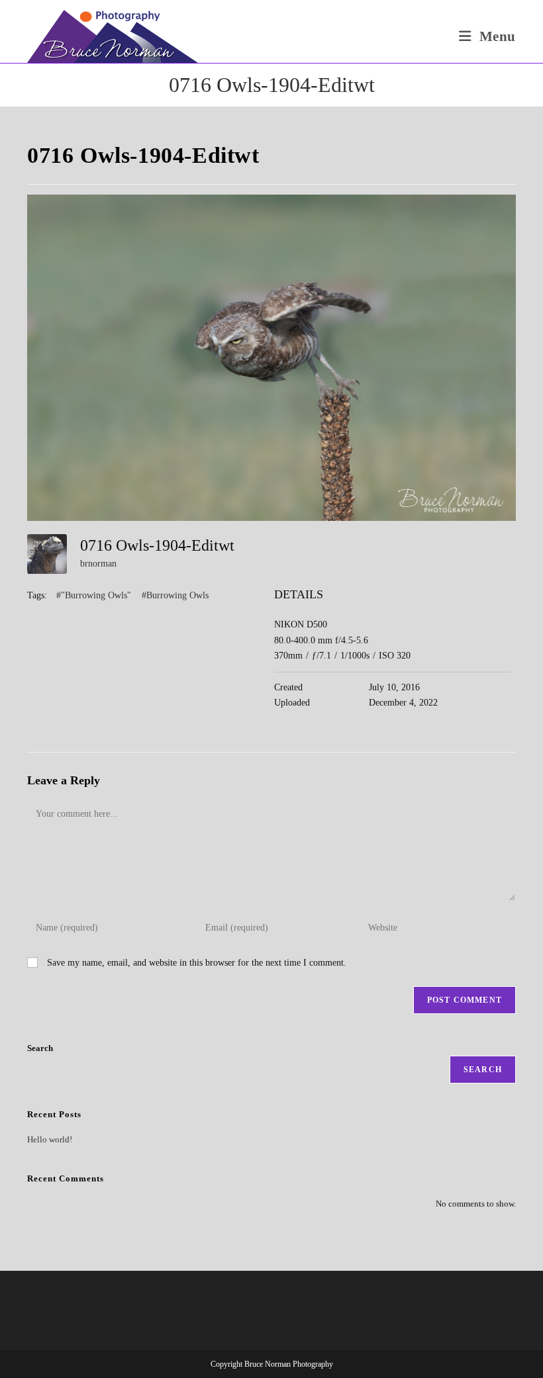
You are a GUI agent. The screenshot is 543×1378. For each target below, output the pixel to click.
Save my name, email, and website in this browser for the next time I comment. (196, 963)
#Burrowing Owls (175, 595)
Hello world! (49, 1139)
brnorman (98, 564)
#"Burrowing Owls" (93, 595)
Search (40, 1048)
